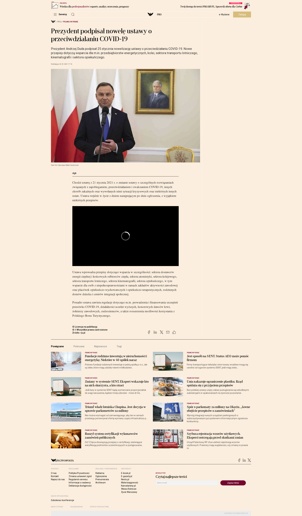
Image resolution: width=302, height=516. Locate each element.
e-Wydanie (224, 14)
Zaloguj (242, 14)
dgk (74, 173)
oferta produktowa (99, 507)
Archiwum (100, 482)
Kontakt (55, 476)
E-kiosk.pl (125, 473)
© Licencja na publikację (85, 326)
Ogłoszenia (101, 476)
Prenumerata (102, 479)
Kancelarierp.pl (128, 485)
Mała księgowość (129, 482)
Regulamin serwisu (78, 479)
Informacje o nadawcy (80, 482)
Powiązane (57, 346)
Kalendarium (76, 507)
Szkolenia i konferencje (62, 500)
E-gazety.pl (126, 476)
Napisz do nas (58, 479)
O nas (54, 473)
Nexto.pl (125, 479)
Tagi (119, 346)
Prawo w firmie (70, 22)
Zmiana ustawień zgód (80, 476)
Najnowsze (100, 346)
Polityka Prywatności (79, 473)
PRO (159, 14)
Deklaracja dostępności (80, 485)
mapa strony (57, 507)
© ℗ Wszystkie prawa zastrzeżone (89, 329)
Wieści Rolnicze (128, 489)
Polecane (79, 346)
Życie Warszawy (129, 492)
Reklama (99, 473)
